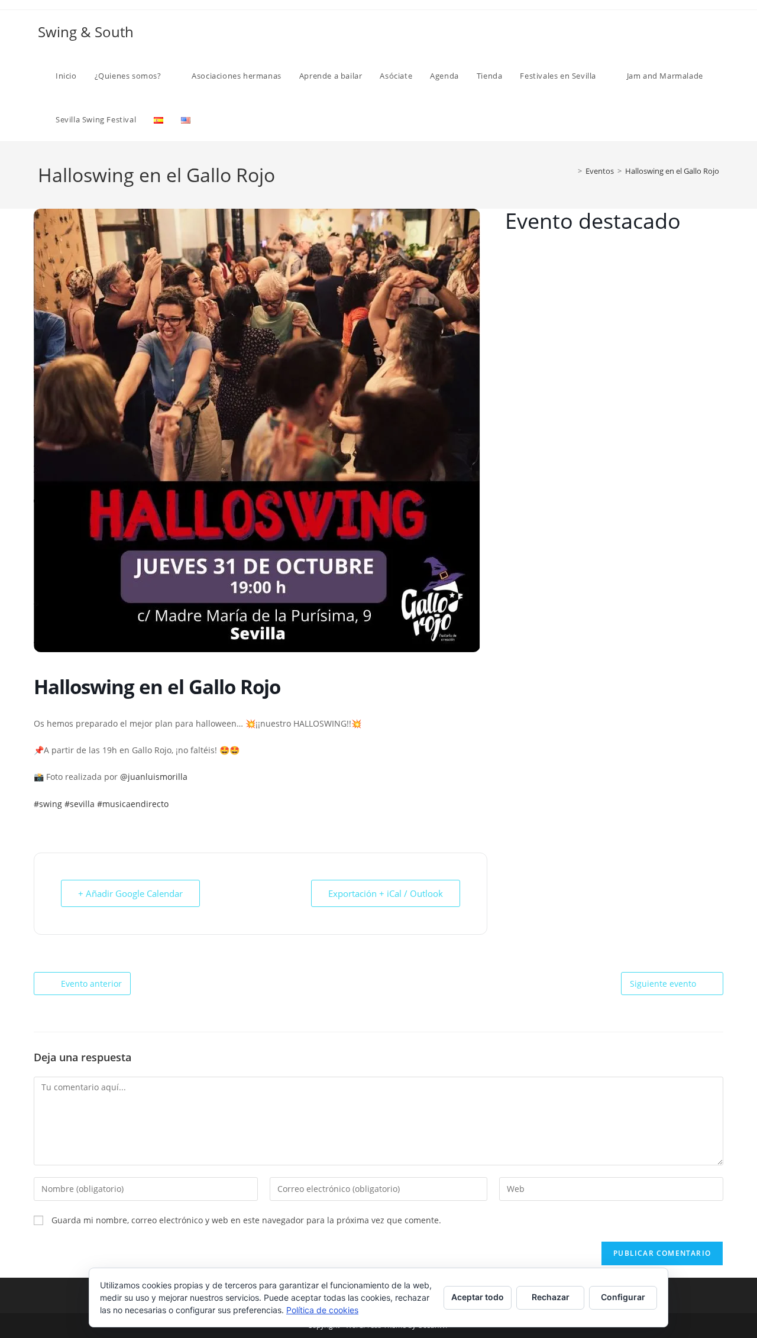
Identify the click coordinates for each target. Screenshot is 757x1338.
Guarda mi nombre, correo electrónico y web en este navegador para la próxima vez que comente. (246, 1220)
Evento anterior (91, 983)
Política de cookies (322, 1310)
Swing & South (86, 31)
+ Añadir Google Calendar (130, 893)
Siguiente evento (663, 983)
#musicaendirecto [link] (133, 803)
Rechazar (551, 1297)
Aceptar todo (477, 1297)
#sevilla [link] (79, 803)
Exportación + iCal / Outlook (385, 893)
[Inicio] (571, 171)
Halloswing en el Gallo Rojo (672, 171)
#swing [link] (48, 803)
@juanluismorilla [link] (153, 776)
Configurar (623, 1297)
